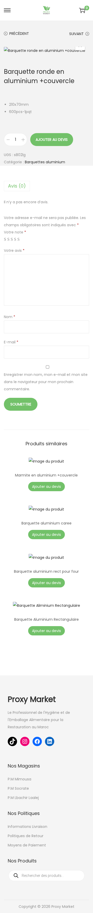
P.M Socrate (18, 788)
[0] (82, 10)
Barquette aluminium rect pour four (46, 571)
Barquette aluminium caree (46, 523)
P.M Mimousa (19, 779)
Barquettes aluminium (45, 162)
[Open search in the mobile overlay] (46, 875)
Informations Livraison (27, 826)
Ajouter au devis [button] (46, 534)
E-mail (11, 342)
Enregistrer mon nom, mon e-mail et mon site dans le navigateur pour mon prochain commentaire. (46, 382)
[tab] (46, 186)
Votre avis (14, 250)
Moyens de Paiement (27, 845)
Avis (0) (17, 186)
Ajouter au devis (52, 139)
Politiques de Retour (25, 835)
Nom (9, 316)
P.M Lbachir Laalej (23, 797)
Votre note (15, 232)
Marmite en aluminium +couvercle (46, 475)
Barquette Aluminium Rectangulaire (46, 619)
